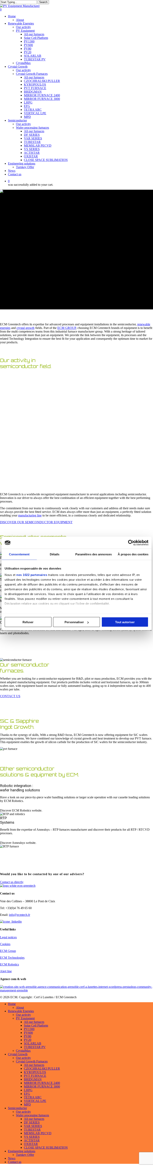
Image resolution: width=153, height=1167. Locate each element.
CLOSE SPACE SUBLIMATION (46, 1147)
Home (12, 1004)
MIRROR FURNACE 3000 (42, 1086)
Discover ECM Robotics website (20, 810)
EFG (27, 1093)
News (11, 1158)
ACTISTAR (32, 1140)
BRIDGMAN (33, 1079)
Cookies (5, 944)
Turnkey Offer (25, 1154)
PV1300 (29, 1029)
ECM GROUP (66, 328)
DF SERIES (32, 1122)
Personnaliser (74, 622)
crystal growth (25, 328)
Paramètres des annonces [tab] (93, 554)
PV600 (28, 1032)
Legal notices (8, 937)
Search (43, 2)
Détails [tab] (55, 554)
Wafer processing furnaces (32, 1115)
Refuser (28, 622)
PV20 (27, 1040)
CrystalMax (23, 1050)
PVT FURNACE (35, 1075)
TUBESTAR (32, 1129)
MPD (27, 1104)
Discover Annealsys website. (18, 842)
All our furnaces (34, 1022)
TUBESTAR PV (35, 1047)
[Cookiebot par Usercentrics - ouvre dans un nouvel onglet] (131, 543)
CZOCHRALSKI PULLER (42, 1068)
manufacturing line (30, 515)
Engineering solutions (21, 1151)
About (20, 1007)
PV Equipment (25, 1018)
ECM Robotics (9, 964)
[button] (36, 522)
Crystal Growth (17, 1054)
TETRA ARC (33, 1097)
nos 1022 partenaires (31, 574)
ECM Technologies (12, 957)
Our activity (23, 1014)
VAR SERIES (33, 1126)
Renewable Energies (21, 1011)
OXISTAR (31, 1144)
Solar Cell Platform (36, 1025)
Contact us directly (12, 882)
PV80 (27, 1036)
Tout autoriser (125, 622)
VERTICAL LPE (35, 1101)
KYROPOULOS (35, 1072)
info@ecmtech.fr (19, 914)
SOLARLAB (32, 1043)
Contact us (14, 1162)
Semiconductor (17, 1108)
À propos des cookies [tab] (133, 554)
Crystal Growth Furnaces (32, 1061)
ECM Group (8, 951)
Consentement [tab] (19, 554)
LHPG (28, 1090)
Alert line (6, 971)
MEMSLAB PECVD (37, 1133)
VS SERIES (32, 1136)
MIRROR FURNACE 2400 (42, 1083)
